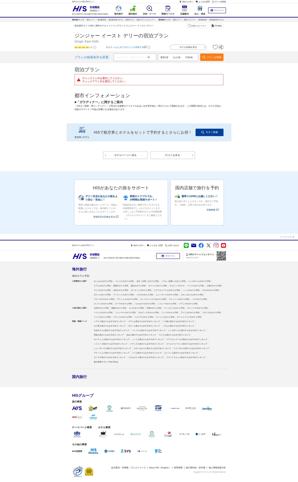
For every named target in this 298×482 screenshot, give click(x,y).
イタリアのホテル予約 (144, 317)
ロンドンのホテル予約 (103, 304)
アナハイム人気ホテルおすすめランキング (111, 353)
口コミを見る (172, 155)
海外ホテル (130, 20)
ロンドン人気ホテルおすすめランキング (181, 353)
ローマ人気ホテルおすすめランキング (110, 357)
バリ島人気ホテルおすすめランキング (178, 321)
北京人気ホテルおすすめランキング (141, 335)
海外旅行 (79, 269)
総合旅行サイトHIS (83, 25)
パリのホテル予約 (199, 299)
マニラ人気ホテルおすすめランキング (174, 335)
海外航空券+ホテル (115, 20)
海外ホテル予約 (80, 276)
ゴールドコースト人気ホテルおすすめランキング (186, 344)
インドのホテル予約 (169, 312)
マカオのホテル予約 (210, 290)
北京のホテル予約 (120, 290)
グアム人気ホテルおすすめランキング (144, 321)
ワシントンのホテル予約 (179, 299)
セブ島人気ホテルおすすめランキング (110, 326)
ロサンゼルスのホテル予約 (192, 295)
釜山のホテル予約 (138, 286)
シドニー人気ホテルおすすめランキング (110, 344)
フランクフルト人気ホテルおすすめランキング (185, 357)
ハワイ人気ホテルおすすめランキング (110, 321)
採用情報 (178, 467)
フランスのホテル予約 (122, 317)
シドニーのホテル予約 (167, 304)
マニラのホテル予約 (102, 290)
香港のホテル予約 (120, 286)
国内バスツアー (190, 20)
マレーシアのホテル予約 (197, 308)
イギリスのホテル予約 (211, 312)
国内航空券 (202, 20)
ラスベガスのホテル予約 (104, 299)
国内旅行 (79, 377)
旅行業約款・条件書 (195, 467)
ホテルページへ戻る (125, 155)
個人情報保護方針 (217, 467)
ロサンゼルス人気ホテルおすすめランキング (152, 348)
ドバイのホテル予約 (195, 286)
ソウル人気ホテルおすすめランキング (178, 326)
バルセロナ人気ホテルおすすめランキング (146, 357)
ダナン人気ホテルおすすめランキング (144, 326)
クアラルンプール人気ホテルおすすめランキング (186, 339)
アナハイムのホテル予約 (127, 299)
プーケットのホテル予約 (123, 295)
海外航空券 (101, 20)
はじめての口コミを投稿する (130, 47)
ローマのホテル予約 (123, 304)
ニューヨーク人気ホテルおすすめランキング (112, 348)
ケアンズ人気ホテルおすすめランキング (147, 344)
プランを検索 (213, 57)
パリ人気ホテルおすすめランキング (147, 353)
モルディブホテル (177, 286)
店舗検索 (211, 210)
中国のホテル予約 (154, 308)
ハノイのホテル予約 (191, 290)
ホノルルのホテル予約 (103, 281)
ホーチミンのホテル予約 (141, 290)
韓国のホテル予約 (118, 308)
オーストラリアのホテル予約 (189, 317)
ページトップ (285, 237)
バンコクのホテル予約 (124, 281)
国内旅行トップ (164, 20)
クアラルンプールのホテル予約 (167, 290)
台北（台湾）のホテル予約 (147, 281)
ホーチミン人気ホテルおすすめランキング (111, 339)
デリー (120, 25)
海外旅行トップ (78, 20)
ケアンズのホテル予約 (188, 304)
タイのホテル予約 (136, 308)
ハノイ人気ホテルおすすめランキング (148, 339)
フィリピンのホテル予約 (174, 308)
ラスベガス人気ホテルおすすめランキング (191, 348)
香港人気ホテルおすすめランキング (109, 335)
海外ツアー (90, 20)
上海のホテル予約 (214, 286)
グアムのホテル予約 (102, 286)
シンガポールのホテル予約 (199, 281)
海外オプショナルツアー (146, 20)
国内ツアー (177, 20)
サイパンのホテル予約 (157, 286)
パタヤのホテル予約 (144, 295)
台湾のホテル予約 (101, 308)
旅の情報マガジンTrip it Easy (106, 362)
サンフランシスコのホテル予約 (153, 299)
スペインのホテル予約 (165, 317)
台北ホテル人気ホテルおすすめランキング (111, 330)
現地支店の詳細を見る (104, 216)
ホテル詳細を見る (188, 47)
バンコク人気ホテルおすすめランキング (148, 330)
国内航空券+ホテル (216, 20)
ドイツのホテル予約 (102, 317)
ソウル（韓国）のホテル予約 (173, 281)
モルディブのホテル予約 (148, 312)
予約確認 (218, 26)
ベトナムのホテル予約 (103, 312)
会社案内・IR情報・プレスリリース (128, 467)
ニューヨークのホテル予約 (167, 295)
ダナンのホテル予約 (102, 295)
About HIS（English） (160, 467)
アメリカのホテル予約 (190, 312)
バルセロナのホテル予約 (145, 304)
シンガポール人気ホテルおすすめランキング (186, 330)
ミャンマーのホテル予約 (125, 312)
